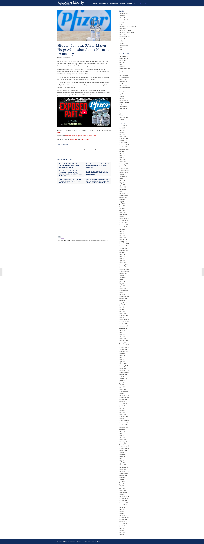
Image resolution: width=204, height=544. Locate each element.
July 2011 (122, 507)
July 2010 (122, 526)
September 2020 (124, 275)
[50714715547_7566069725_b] (84, 25)
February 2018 (123, 341)
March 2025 (122, 162)
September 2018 (124, 326)
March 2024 (122, 187)
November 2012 (124, 473)
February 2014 (123, 442)
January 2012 (123, 494)
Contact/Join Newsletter (126, 20)
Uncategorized (123, 111)
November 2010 (124, 517)
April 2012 (122, 488)
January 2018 (123, 343)
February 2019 (123, 315)
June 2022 (122, 231)
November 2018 (124, 322)
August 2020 (123, 277)
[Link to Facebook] (145, 3)
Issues (121, 83)
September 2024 (124, 174)
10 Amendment (123, 56)
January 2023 (123, 216)
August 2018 (123, 328)
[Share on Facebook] (62, 149)
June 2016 (122, 383)
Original (121, 96)
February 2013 (123, 467)
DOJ (120, 64)
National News (123, 39)
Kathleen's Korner (124, 88)
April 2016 (122, 387)
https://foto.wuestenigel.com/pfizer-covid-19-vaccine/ (81, 136)
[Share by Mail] (106, 149)
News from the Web (125, 92)
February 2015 (123, 416)
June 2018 (122, 332)
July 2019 (122, 305)
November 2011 (124, 499)
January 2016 (123, 393)
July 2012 (122, 482)
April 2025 (122, 159)
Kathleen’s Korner (124, 37)
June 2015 (122, 408)
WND (68, 57)
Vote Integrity (123, 117)
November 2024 (124, 170)
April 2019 (122, 311)
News (121, 90)
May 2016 (122, 385)
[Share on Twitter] (73, 149)
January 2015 (123, 418)
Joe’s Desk (122, 34)
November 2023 (124, 195)
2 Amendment (123, 58)
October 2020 (123, 273)
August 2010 (123, 524)
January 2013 (123, 469)
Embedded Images (124, 69)
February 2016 (123, 391)
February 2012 (123, 492)
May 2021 (122, 258)
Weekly (121, 119)
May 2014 (122, 435)
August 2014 (123, 429)
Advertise (122, 16)
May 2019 (122, 309)
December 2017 (124, 345)
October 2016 (123, 374)
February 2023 (123, 214)
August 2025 (123, 151)
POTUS (121, 98)
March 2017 (122, 364)
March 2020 (122, 288)
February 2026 (123, 138)
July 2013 (122, 456)
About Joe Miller (124, 13)
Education (122, 66)
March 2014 (122, 440)
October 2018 (123, 324)
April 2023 (122, 210)
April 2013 (122, 463)
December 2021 (124, 244)
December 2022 (124, 218)
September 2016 (124, 376)
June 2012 (122, 484)
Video (121, 115)
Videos (121, 47)
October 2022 (123, 223)
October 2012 (123, 475)
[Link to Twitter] (143, 3)
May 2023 (122, 208)
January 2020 (123, 292)
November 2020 (124, 271)
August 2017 (123, 353)
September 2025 (124, 149)
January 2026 (123, 141)
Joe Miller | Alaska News (126, 32)
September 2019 (124, 301)
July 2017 (122, 355)
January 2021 (123, 267)
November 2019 (124, 296)
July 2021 (122, 254)
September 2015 (124, 402)
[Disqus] (86, 212)
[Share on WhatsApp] (84, 149)
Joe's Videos (123, 85)
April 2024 (122, 185)
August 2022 (123, 227)
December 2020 (124, 269)
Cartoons (122, 62)
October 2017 (123, 349)
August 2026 (123, 126)
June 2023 (122, 206)
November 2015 (124, 397)
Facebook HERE (84, 139)
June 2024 (122, 181)
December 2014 (124, 421)
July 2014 (122, 431)
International (123, 81)
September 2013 (124, 452)
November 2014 (124, 423)
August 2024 (123, 176)
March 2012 (122, 490)
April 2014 (122, 437)
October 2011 (123, 501)
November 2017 (124, 347)
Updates (121, 113)
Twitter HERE (73, 139)
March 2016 (122, 389)
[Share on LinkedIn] (95, 149)
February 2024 (123, 189)
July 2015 (122, 406)
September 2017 (124, 351)
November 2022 (124, 221)
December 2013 (124, 446)
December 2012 (124, 471)
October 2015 (123, 400)
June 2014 (122, 433)
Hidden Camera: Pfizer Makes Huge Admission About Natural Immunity (83, 50)
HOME (121, 24)
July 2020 (122, 280)
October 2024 (123, 172)
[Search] (134, 3)
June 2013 (122, 458)
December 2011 (124, 496)
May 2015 (122, 410)
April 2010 (122, 532)
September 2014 (124, 427)
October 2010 (123, 520)
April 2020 (122, 286)
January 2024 (123, 191)
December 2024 (124, 168)
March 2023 (122, 212)
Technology (123, 106)
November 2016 (124, 372)
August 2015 (123, 404)
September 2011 (124, 503)
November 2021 (124, 246)
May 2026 (122, 132)
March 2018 (122, 338)
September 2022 (124, 225)
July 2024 (122, 178)
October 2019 (123, 298)
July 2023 (122, 204)
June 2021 (122, 256)
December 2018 (124, 319)
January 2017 (123, 368)
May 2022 (122, 233)
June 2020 (122, 282)
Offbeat (121, 41)
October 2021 (123, 248)
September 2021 (124, 250)
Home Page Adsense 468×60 (127, 26)
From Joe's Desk (124, 77)
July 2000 (122, 534)
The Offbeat (123, 109)
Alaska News (123, 18)
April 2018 (122, 336)
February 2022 (123, 240)
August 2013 (123, 454)
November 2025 (124, 145)
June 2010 (122, 528)
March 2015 (122, 414)
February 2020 (123, 290)
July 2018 (122, 330)
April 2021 (122, 261)
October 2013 (123, 450)
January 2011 (123, 513)
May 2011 (122, 511)
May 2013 (122, 461)
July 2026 (122, 128)
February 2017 (123, 366)
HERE (59, 132)
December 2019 (124, 294)
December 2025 (124, 143)
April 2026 (122, 134)
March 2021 (122, 263)
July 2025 (122, 153)
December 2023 (124, 193)
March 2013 (122, 465)
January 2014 (123, 444)
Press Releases (123, 100)
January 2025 (123, 166)
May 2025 (122, 157)
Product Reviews (124, 102)
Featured (122, 73)
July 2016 (122, 381)
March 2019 (122, 313)
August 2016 (123, 378)
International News (125, 30)
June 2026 (122, 130)
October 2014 (123, 425)
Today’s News (123, 45)
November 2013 (124, 448)
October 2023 (123, 197)
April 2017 (122, 362)
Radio (121, 104)
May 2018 (122, 334)
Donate (121, 22)
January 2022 (123, 242)
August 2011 (123, 505)
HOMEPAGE (122, 28)
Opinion (121, 43)
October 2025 (123, 147)
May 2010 (122, 530)
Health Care (123, 79)
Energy (121, 71)
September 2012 (124, 477)
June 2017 (122, 357)
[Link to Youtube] (140, 3)
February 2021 (123, 265)
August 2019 (123, 303)
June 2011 (122, 509)
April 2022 (122, 235)
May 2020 (122, 284)
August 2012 (123, 480)
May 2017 (122, 360)
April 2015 (122, 412)
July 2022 (122, 229)
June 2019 (122, 307)
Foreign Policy (123, 75)
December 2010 (124, 515)
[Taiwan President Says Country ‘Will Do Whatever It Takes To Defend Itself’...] (1, 272)
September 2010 (124, 522)
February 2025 (123, 164)
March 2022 (122, 237)
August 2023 (123, 202)
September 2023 (124, 199)
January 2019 (123, 317)
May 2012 (122, 486)
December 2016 (124, 370)
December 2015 (124, 395)
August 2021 (123, 252)
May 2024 (122, 183)
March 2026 (122, 136)
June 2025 (122, 155)
